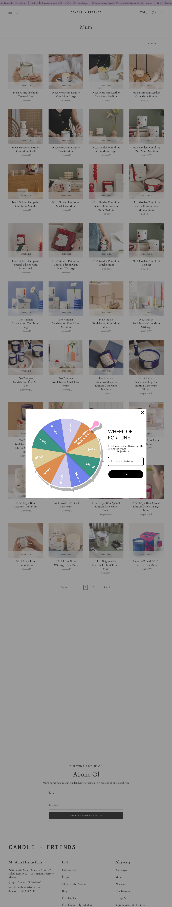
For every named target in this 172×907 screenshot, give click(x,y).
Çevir (125, 474)
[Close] (142, 413)
